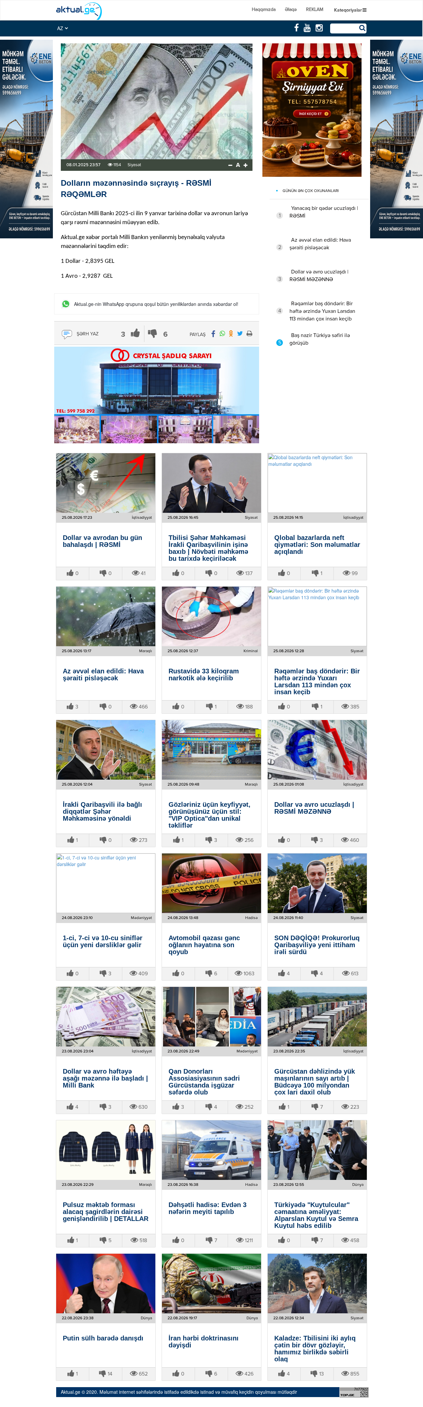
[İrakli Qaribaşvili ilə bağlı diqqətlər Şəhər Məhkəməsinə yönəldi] (105, 750)
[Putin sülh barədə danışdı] (105, 1283)
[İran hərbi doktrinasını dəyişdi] (211, 1283)
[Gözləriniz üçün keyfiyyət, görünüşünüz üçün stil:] (211, 750)
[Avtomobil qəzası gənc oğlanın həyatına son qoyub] (211, 883)
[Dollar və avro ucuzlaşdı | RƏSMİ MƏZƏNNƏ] (317, 750)
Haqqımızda (264, 9)
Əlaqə (291, 9)
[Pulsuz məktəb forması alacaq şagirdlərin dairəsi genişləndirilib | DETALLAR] (105, 1150)
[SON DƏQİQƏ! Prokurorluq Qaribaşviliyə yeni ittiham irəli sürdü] (317, 883)
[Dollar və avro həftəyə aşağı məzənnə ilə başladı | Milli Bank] (105, 1016)
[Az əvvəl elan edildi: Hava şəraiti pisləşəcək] (105, 616)
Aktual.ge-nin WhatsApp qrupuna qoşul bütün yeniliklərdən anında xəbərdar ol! (156, 304)
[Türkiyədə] (317, 1150)
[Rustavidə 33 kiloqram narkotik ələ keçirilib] (211, 616)
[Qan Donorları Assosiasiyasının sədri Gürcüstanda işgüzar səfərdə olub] (211, 1016)
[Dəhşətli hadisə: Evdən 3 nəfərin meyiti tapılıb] (211, 1150)
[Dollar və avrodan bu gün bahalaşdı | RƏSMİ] (105, 483)
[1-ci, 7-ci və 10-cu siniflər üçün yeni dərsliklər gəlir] (105, 883)
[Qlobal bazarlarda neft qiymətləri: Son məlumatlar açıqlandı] (317, 483)
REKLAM (314, 9)
